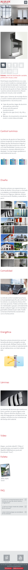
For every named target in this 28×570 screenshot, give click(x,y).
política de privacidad (18, 568)
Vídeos (20, 562)
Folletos (7, 562)
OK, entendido (8, 568)
